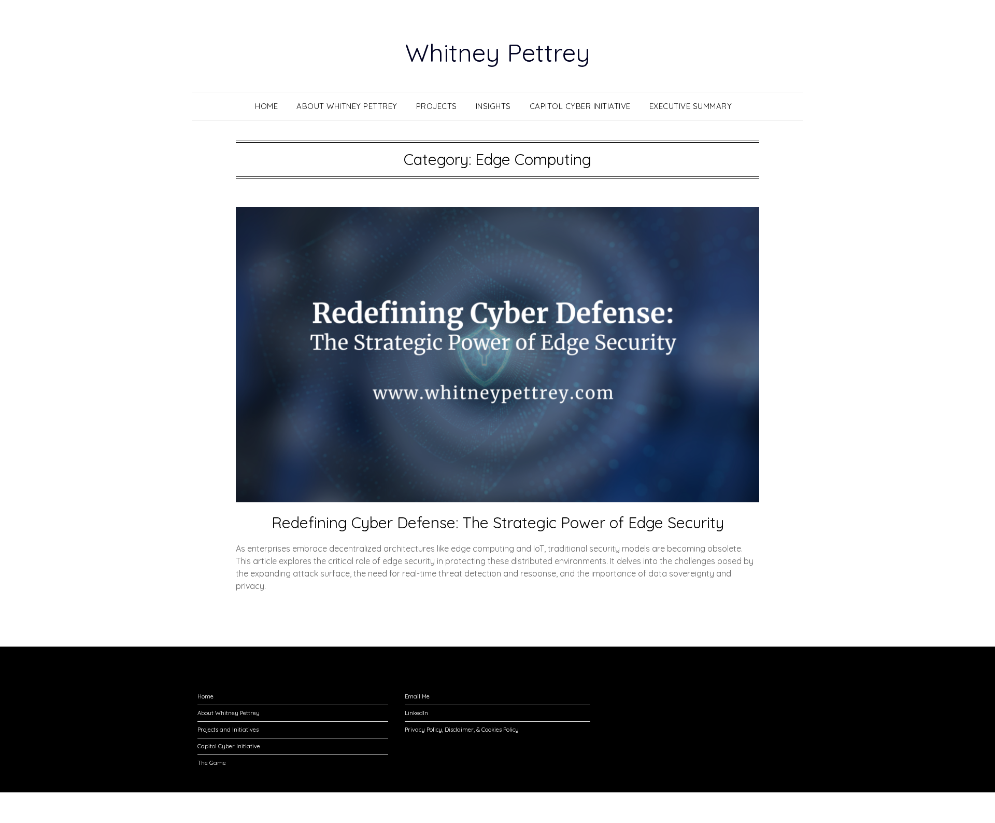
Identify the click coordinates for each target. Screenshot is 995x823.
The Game (211, 762)
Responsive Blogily (556, 808)
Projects (436, 106)
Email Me (417, 696)
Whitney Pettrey (497, 52)
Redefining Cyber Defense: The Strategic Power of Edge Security (498, 522)
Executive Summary (690, 106)
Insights (493, 106)
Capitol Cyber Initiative (580, 106)
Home (266, 106)
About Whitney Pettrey (346, 106)
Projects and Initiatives (228, 729)
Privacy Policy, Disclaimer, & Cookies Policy (462, 729)
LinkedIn (416, 713)
